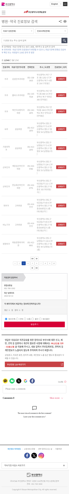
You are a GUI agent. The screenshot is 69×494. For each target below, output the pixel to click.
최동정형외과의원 (18, 244)
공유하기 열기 (60, 21)
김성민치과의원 (18, 79)
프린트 (65, 21)
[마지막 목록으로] (37, 268)
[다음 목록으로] (32, 268)
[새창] (27, 455)
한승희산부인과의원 (18, 186)
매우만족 (11, 318)
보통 (29, 318)
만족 (21, 318)
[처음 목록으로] (32, 259)
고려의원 (18, 205)
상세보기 (61, 79)
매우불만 (46, 318)
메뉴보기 (4, 13)
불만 (36, 318)
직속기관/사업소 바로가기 (14, 465)
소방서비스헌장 (29, 449)
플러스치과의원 (18, 95)
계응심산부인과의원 (18, 167)
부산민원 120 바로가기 (16, 364)
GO (65, 4)
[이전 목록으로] (37, 259)
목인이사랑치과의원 (18, 111)
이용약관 (58, 449)
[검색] (64, 40)
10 (54, 263)
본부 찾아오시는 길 (45, 449)
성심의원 (18, 129)
